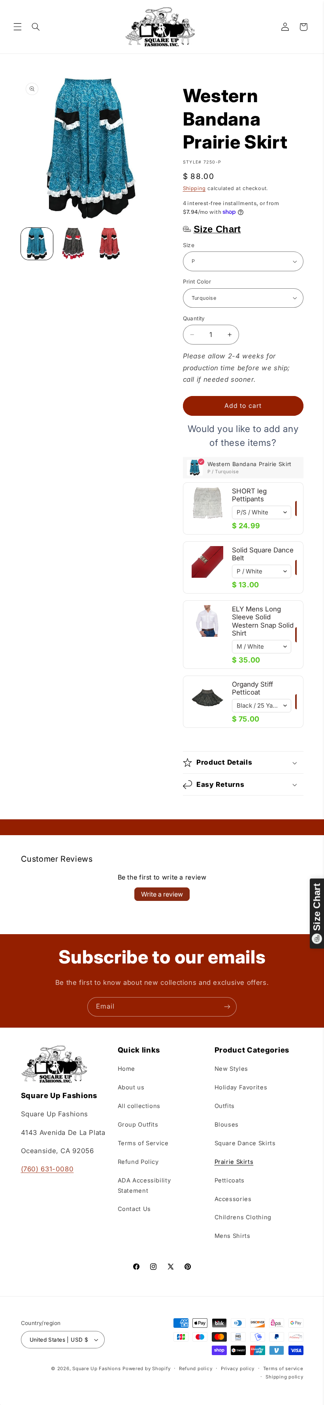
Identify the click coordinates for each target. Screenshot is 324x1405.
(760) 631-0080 (47, 1169)
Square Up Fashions (96, 1368)
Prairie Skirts (234, 1161)
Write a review (162, 894)
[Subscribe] (227, 1007)
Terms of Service (143, 1143)
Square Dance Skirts (245, 1143)
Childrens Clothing (243, 1217)
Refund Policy (138, 1161)
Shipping (194, 188)
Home (127, 1068)
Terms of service (283, 1368)
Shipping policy (284, 1377)
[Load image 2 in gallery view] (73, 244)
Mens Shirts (233, 1235)
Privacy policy (237, 1368)
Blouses (227, 1124)
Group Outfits (138, 1124)
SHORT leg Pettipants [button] (249, 495)
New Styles (231, 1068)
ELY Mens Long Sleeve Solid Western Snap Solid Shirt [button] (263, 621)
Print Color (197, 281)
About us (131, 1087)
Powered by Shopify (146, 1368)
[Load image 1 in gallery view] (37, 244)
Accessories (233, 1199)
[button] (17, 27)
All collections (139, 1106)
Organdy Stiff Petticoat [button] (252, 688)
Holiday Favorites (241, 1087)
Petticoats (230, 1180)
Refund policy (196, 1368)
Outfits (225, 1106)
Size (189, 245)
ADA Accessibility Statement (144, 1185)
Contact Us (134, 1209)
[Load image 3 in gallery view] (110, 244)
